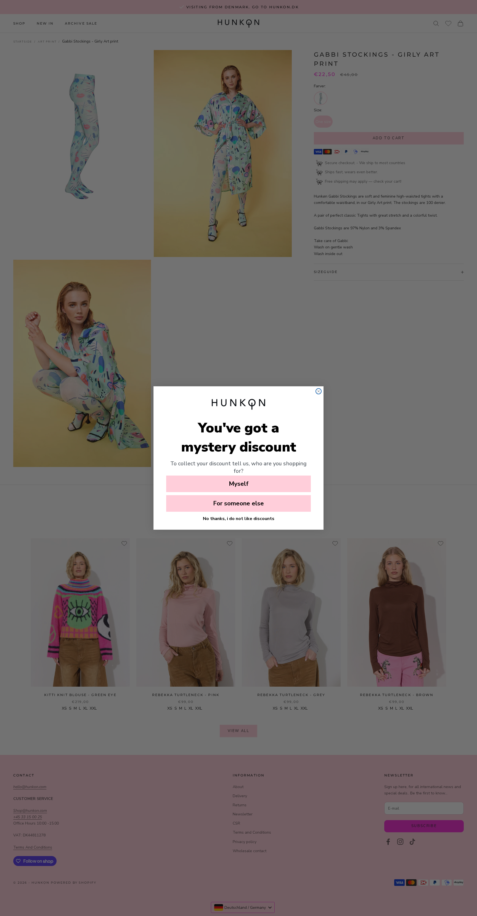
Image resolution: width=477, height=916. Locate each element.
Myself (238, 484)
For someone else (238, 503)
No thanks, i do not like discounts (238, 519)
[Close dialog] (318, 391)
